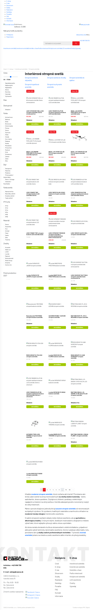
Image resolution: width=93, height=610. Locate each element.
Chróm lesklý (9, 126)
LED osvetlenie (66, 48)
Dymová (7, 132)
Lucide (7, 254)
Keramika (8, 226)
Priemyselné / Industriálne (8, 176)
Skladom (7, 109)
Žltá (6, 161)
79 (66, 490)
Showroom (9, 5)
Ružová (7, 150)
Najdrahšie (8, 87)
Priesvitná (8, 148)
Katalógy (9, 12)
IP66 (6, 217)
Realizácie (9, 10)
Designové (8, 168)
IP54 (6, 212)
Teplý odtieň (9, 198)
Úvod (5, 69)
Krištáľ (7, 231)
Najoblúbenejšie (10, 83)
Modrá (7, 143)
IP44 (6, 210)
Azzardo (7, 247)
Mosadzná (8, 145)
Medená (7, 141)
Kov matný (8, 139)
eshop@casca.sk (16, 572)
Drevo (7, 130)
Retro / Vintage (9, 179)
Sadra (7, 235)
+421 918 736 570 (85, 40)
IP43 (6, 208)
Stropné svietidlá (34, 69)
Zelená (7, 156)
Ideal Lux (8, 249)
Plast (6, 233)
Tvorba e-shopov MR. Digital (81, 607)
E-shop (8, 1)
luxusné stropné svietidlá (65, 509)
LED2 (7, 252)
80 (69, 490)
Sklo (6, 237)
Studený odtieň (9, 196)
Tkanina (7, 240)
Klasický (7, 171)
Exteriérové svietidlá (22, 48)
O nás (8, 3)
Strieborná (8, 154)
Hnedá (7, 137)
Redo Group (8, 260)
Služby (8, 7)
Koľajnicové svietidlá (55, 48)
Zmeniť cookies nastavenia (13, 592)
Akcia (7, 90)
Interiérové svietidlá (9, 48)
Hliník (6, 135)
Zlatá (6, 159)
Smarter (7, 263)
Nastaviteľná (9, 191)
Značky (73, 48)
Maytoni (7, 256)
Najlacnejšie (9, 85)
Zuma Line (8, 265)
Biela (6, 121)
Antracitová (8, 117)
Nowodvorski (9, 258)
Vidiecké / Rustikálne (7, 183)
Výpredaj (78, 48)
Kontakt (8, 18)
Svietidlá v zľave (33, 48)
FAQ (7, 16)
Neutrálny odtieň (10, 194)
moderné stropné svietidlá (41, 494)
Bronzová (8, 124)
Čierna (7, 128)
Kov (6, 229)
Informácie (9, 21)
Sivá (6, 152)
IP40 (6, 206)
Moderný (7, 173)
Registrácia (9, 37)
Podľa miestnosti (43, 48)
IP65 (6, 214)
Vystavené (8, 96)
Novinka (7, 92)
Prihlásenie (9, 35)
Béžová (7, 119)
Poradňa (9, 14)
